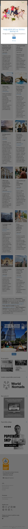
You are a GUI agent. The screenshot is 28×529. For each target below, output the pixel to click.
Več (14, 37)
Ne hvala (14, 40)
